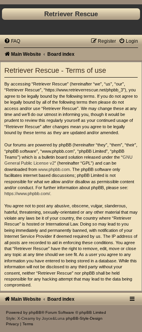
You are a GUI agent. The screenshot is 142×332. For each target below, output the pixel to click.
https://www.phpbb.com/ (27, 193)
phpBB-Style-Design (84, 318)
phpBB (35, 312)
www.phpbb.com (54, 169)
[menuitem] (12, 41)
